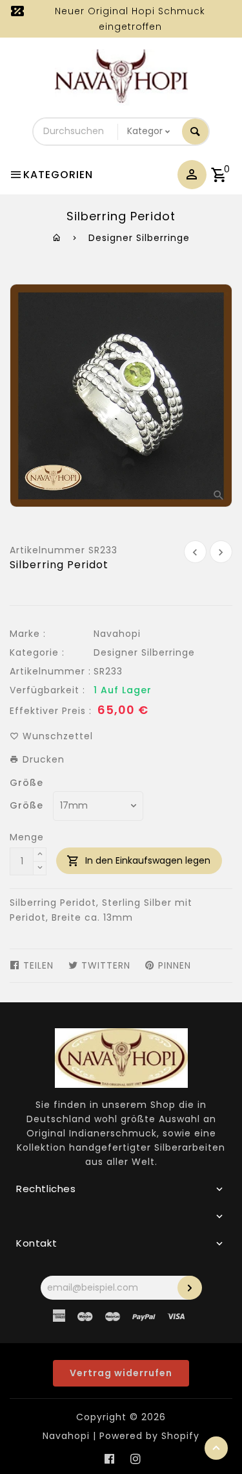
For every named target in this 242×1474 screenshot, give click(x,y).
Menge (27, 837)
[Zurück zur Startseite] (57, 237)
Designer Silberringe (139, 237)
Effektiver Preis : (51, 710)
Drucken (42, 759)
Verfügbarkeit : (47, 690)
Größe (26, 782)
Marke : (28, 633)
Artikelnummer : (50, 671)
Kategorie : (37, 652)
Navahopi (117, 633)
